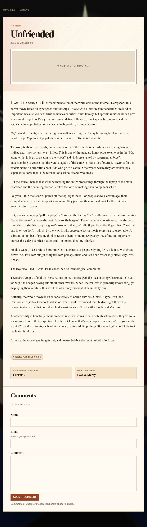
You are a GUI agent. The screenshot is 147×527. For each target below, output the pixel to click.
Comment (17, 452)
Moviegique (9, 10)
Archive (24, 10)
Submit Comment (24, 497)
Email (23, 433)
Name (14, 414)
